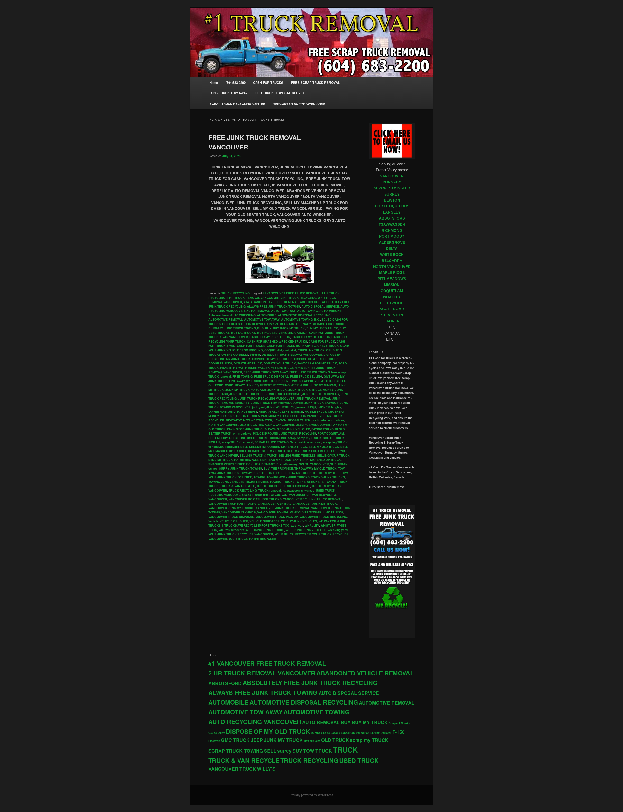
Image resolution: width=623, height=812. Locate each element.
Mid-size (315, 741)
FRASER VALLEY (257, 367)
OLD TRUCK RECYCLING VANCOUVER (267, 424)
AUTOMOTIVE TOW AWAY (262, 319)
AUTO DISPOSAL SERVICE (320, 306)
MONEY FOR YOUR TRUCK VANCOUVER (297, 416)
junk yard (258, 407)
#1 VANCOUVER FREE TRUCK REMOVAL (291, 293)
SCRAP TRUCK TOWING (272, 442)
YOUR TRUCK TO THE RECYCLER (252, 538)
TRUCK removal (269, 490)
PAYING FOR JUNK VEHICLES (289, 429)
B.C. (317, 319)
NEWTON (280, 420)
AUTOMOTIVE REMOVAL (225, 319)
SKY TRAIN (301, 459)
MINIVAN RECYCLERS (274, 411)
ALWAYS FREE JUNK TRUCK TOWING (273, 306)
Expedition (348, 733)
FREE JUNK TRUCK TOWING (309, 372)
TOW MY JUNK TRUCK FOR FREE (263, 473)
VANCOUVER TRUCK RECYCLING (323, 516)
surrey (213, 468)
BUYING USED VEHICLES (275, 332)
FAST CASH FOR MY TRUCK (317, 363)
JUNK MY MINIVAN (323, 385)
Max (306, 741)
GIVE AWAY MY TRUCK (245, 381)
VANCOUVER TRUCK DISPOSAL (231, 516)
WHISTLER (328, 525)
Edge (326, 733)
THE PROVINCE (282, 468)
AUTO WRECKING (243, 315)
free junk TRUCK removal (288, 367)
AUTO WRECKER (331, 310)
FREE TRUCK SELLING (306, 376)
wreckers (237, 530)
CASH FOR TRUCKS (251, 346)
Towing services (257, 481)
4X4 (246, 302)
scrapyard (232, 446)
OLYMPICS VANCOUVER (313, 424)
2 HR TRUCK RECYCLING (299, 297)
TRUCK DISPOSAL (297, 486)
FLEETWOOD (391, 303)
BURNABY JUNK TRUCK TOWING (232, 328)
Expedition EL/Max (368, 733)
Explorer (386, 733)
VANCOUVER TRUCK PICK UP (276, 516)
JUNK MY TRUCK (283, 740)
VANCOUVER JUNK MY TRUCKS (231, 508)
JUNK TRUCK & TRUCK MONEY (310, 389)
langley (336, 407)
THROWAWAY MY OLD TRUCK (315, 468)
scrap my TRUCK (309, 438)
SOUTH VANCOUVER (314, 464)
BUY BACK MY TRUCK (289, 328)
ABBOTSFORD (310, 302)
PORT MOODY (218, 438)
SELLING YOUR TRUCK (333, 455)
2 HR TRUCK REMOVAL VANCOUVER (261, 673)
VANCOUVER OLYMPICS (238, 512)
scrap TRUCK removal (237, 442)
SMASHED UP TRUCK (325, 459)
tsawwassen (291, 490)
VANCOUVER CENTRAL (274, 503)
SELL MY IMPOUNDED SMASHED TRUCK (278, 446)
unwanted (307, 490)
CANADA (301, 332)
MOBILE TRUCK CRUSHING (324, 411)
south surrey (289, 464)
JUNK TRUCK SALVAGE (321, 403)
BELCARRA (392, 261)
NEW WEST (234, 420)
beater (273, 324)
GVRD (229, 385)
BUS (260, 328)
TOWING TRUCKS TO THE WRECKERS (297, 481)
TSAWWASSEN (392, 224)
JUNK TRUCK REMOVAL (313, 398)
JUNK (304, 385)
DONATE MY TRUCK (248, 363)
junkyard (302, 407)
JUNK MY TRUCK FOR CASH (245, 389)
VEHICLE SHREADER (264, 521)
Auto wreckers (218, 315)
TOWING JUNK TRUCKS (328, 477)
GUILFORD (215, 385)
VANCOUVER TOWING (272, 512)
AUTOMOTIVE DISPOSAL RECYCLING (304, 315)
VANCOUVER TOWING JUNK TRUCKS (316, 512)
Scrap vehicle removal (305, 442)
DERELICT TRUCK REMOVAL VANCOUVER (292, 354)
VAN (284, 495)
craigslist (289, 350)
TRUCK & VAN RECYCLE (237, 486)
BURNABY (287, 324)
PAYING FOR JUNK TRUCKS (247, 429)
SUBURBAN (339, 464)
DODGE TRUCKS (220, 363)
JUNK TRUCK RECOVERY (320, 394)
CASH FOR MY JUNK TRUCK (269, 337)
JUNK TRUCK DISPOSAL (283, 394)
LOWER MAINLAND (222, 411)
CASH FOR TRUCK (322, 341)
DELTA (243, 354)
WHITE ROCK (392, 255)
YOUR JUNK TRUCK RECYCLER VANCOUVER (240, 534)
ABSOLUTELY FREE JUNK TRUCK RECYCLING (310, 682)
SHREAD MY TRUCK (276, 459)
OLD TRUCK (335, 740)
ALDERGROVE (392, 242)
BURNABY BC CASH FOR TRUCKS (320, 324)
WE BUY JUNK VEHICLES (299, 521)
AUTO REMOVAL (258, 310)
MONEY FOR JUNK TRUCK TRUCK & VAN (237, 416)
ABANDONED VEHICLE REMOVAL (274, 302)
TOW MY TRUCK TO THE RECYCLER (314, 473)
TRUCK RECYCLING (235, 293)
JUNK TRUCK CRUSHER (247, 394)
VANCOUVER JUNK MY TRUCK (315, 503)
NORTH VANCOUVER (223, 424)
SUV (267, 468)
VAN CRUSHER (300, 495)
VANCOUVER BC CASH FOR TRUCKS (255, 499)
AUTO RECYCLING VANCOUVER (254, 721)
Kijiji (313, 407)
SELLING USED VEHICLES (297, 455)
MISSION (297, 411)
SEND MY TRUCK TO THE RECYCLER (234, 459)
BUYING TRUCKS (243, 332)
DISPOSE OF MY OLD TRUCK (272, 359)
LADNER (323, 407)
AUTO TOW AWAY (283, 310)
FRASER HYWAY (232, 367)
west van (297, 525)
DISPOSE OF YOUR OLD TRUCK (316, 359)
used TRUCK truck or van (262, 495)
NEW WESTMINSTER (257, 420)
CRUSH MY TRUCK (311, 350)
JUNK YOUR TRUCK (280, 407)
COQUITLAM (273, 350)
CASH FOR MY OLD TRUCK (311, 337)
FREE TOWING (242, 376)
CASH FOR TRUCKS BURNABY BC (291, 346)
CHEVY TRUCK (328, 346)
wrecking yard (338, 530)
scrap (292, 438)
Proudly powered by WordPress (311, 795)
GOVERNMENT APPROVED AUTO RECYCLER (314, 381)
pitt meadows (242, 433)
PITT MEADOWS (392, 279)
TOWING (259, 477)
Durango (316, 733)
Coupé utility (216, 733)
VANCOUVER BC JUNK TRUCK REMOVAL (312, 499)
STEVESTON (392, 315)
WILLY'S (224, 530)
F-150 (398, 732)
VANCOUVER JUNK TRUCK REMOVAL (283, 508)
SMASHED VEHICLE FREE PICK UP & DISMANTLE (243, 464)
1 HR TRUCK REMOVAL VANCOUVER (253, 297)
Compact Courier (399, 723)
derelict (255, 354)
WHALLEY (312, 525)
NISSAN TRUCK (299, 420)
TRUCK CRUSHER (270, 486)
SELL (244, 446)
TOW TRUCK (317, 750)
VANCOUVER (217, 499)
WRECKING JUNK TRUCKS (265, 530)
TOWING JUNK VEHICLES (226, 481)
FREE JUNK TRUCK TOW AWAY (266, 372)
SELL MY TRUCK (273, 451)
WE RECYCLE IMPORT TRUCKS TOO (263, 525)
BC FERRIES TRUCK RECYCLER (245, 324)
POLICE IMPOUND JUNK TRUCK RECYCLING (284, 433)
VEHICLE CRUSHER (234, 521)
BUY (268, 328)
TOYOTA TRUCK (336, 481)
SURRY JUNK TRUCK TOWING (240, 468)
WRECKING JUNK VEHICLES (306, 530)
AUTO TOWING (307, 310)
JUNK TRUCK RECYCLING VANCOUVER (266, 398)
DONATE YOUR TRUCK (280, 363)
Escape (335, 733)
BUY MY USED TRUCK (322, 328)
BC (323, 319)
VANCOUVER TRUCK (232, 768)
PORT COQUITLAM (331, 433)
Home (214, 82)
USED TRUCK (359, 760)
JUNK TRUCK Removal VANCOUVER (277, 403)
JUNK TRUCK (277, 389)
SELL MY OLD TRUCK (324, 446)
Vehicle (213, 521)
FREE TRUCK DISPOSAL (271, 376)
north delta (319, 420)
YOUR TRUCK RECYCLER (293, 534)
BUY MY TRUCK (370, 722)
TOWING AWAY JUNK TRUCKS (288, 477)
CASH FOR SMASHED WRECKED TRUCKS (277, 341)
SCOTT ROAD (392, 309)
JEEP (295, 385)
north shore (336, 420)
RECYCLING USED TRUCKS (248, 438)
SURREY (392, 194)
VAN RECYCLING (324, 495)
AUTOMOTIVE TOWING (297, 319)
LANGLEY (392, 212)
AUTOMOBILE (266, 315)
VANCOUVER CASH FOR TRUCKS (232, 503)
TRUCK (213, 486)
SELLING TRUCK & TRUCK (258, 455)
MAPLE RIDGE (247, 411)
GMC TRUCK (272, 381)
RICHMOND (278, 438)
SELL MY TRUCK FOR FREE (306, 451)
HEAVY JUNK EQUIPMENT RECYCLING (262, 385)
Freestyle (214, 741)
